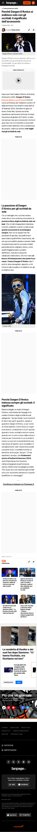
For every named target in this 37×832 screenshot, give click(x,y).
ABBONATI (26, 2)
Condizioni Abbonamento (21, 731)
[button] (33, 30)
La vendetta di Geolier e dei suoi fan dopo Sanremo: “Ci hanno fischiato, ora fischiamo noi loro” (18, 654)
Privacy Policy (25, 727)
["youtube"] (13, 707)
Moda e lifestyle (7, 556)
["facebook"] (23, 707)
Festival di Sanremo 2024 (10, 8)
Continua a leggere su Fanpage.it (18, 484)
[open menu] (2, 3)
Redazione (5, 734)
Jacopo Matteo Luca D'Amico (13, 100)
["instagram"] (8, 707)
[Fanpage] (18, 768)
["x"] (18, 707)
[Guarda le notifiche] (33, 3)
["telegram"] (27, 707)
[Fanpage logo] (11, 3)
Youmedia (5, 727)
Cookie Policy (6, 731)
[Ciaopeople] (18, 826)
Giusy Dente (16, 30)
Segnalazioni (14, 727)
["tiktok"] (4, 707)
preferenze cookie (17, 734)
